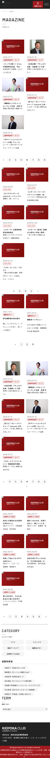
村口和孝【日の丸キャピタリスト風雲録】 (20, 690)
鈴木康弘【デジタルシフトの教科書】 (18, 681)
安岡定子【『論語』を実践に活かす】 (18, 694)
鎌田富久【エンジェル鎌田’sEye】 (17, 672)
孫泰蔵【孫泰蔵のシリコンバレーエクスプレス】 (22, 685)
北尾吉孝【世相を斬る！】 (14, 676)
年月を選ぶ (7, 709)
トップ (4, 11)
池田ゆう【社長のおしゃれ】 (15, 668)
